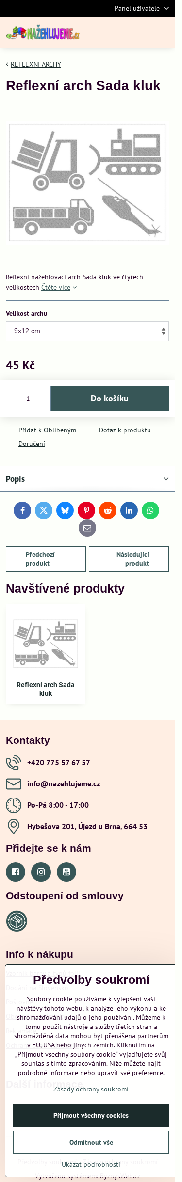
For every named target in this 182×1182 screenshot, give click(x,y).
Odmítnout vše (91, 1142)
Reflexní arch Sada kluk (46, 689)
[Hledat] (116, 32)
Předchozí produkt (40, 559)
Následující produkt (132, 559)
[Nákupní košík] (139, 32)
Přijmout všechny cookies (91, 1115)
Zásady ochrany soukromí (91, 1089)
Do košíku (110, 398)
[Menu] (163, 32)
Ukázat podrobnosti (91, 1164)
